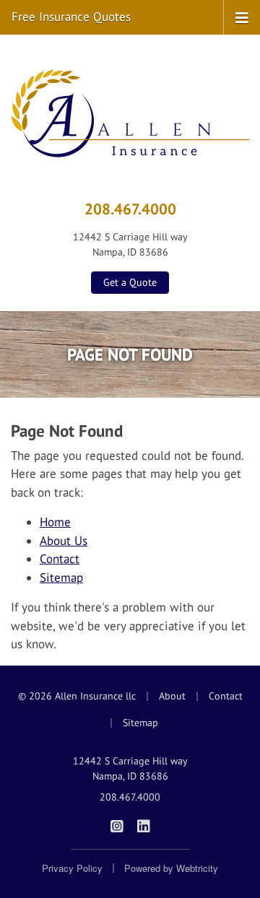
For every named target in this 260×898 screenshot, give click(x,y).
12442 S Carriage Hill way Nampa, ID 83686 (130, 768)
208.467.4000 (130, 209)
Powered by (171, 868)
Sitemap (61, 577)
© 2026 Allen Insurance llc (77, 695)
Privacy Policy (72, 868)
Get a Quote (130, 282)
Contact (59, 559)
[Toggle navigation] (242, 16)
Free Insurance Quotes (71, 17)
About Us (63, 541)
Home (55, 522)
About (172, 695)
